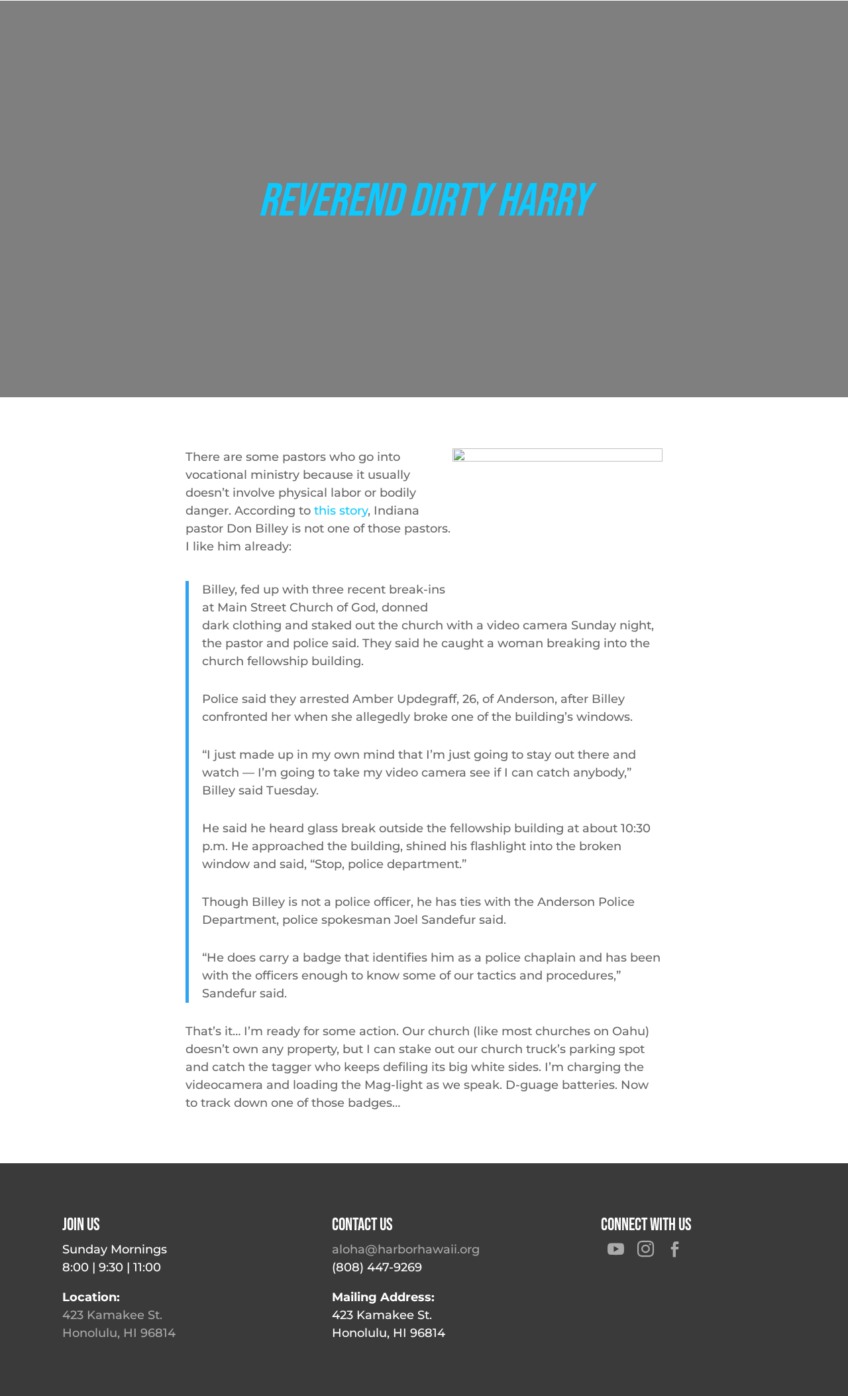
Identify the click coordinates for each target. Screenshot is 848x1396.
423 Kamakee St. (112, 1315)
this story (341, 510)
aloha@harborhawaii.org (406, 1249)
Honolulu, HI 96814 (119, 1333)
